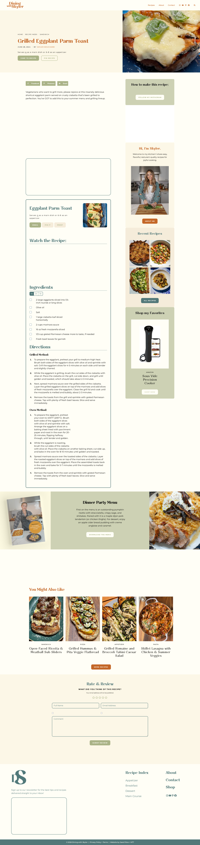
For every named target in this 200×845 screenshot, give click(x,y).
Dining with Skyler (80, 842)
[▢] (31, 300)
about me (150, 221)
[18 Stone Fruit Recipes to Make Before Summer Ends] (160, 253)
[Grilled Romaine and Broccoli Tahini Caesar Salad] (119, 619)
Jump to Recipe (28, 58)
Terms (105, 842)
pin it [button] (47, 225)
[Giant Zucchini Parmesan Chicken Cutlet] (139, 280)
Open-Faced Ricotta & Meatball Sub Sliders (46, 650)
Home (20, 34)
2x (36, 294)
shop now (150, 392)
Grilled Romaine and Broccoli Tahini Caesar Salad (119, 652)
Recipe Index (31, 34)
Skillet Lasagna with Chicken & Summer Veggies (156, 652)
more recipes (101, 667)
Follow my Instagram (149, 97)
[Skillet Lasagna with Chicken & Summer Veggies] (156, 619)
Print (60, 225)
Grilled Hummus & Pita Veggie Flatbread (83, 650)
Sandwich (44, 34)
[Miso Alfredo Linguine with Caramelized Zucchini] (160, 280)
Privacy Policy (95, 842)
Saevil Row (124, 842)
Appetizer (119, 644)
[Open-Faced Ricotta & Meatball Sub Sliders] (46, 619)
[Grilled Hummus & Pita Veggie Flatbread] (83, 619)
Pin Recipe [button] (49, 58)
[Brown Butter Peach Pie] (139, 253)
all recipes (150, 300)
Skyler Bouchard (46, 47)
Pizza (82, 644)
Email (35, 225)
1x (32, 294)
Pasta (156, 644)
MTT (132, 842)
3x (40, 294)
